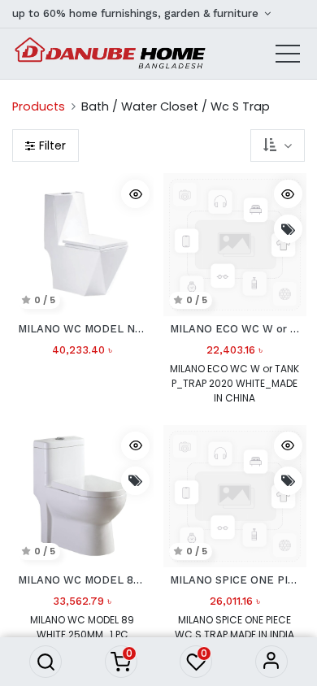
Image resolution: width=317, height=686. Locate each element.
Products (38, 106)
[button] (45, 661)
